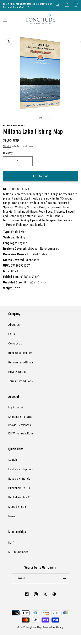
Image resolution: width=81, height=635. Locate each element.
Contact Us (15, 343)
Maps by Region (18, 506)
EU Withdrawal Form (21, 433)
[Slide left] (31, 117)
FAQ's (11, 334)
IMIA (11, 542)
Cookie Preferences (19, 425)
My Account (15, 407)
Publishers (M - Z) (19, 497)
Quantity (7, 153)
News (11, 516)
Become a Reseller (20, 352)
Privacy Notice (17, 371)
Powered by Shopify (53, 627)
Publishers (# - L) (19, 488)
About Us (14, 324)
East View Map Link (20, 469)
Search (12, 459)
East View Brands (19, 478)
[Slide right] (49, 117)
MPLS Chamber (18, 552)
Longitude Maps (34, 627)
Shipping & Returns (20, 416)
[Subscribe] (64, 578)
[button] (57, 4)
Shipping (7, 146)
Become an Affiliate (20, 362)
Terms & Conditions (20, 381)
